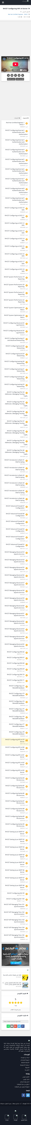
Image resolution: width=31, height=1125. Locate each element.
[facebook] (22, 1026)
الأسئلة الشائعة (25, 1062)
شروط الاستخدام (25, 1060)
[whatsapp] (8, 1026)
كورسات (24, 1104)
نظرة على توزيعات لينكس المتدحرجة (12, 975)
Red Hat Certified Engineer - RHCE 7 (18, 14)
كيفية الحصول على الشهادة (22, 1087)
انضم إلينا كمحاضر (24, 1082)
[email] (12, 1026)
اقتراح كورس (25, 1077)
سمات (13, 1104)
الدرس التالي (11, 79)
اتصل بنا (27, 1070)
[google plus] (15, 1026)
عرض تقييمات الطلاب (15, 1010)
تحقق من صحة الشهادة (23, 1084)
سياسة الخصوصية (24, 1065)
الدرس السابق (20, 79)
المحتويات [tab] (25, 118)
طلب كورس (26, 1079)
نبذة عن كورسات (25, 1057)
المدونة (27, 1067)
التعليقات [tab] (16, 118)
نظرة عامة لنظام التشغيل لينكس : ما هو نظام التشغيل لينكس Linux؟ (12, 984)
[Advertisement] (15, 38)
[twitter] (19, 1026)
